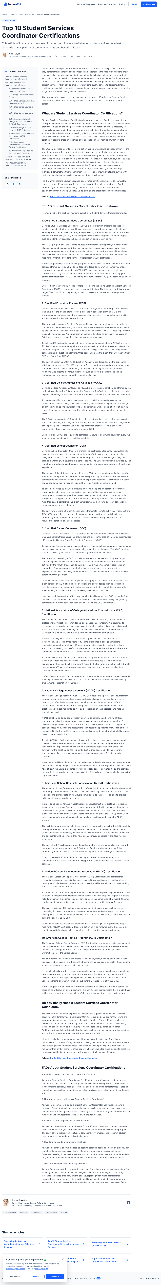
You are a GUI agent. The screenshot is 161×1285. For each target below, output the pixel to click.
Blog (12, 14)
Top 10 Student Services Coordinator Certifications (15, 84)
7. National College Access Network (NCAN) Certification (21, 128)
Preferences (15, 1276)
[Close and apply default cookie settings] (62, 1259)
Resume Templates (86, 4)
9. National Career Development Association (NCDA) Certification (19, 144)
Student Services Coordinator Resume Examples (73, 1058)
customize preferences (15, 1269)
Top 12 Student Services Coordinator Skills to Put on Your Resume (63, 1244)
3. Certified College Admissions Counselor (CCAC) (22, 102)
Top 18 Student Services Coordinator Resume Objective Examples (19, 1244)
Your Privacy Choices (85, 1278)
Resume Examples (107, 4)
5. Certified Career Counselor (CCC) (21, 114)
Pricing (122, 4)
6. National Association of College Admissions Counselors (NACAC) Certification (21, 121)
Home (4, 14)
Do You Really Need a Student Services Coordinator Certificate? (18, 158)
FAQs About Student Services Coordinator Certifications (17, 164)
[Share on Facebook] (13, 183)
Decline (35, 1276)
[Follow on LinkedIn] (128, 1202)
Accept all (55, 1276)
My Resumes (149, 4)
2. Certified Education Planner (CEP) (21, 96)
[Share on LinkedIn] (19, 183)
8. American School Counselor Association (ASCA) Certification (21, 136)
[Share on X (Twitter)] (7, 183)
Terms (69, 1278)
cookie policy (40, 1269)
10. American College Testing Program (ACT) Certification (21, 152)
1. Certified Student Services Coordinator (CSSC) (20, 90)
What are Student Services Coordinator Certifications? (16, 78)
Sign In (135, 4)
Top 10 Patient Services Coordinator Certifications (104, 1260)
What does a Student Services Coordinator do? (72, 196)
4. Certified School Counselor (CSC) (21, 108)
